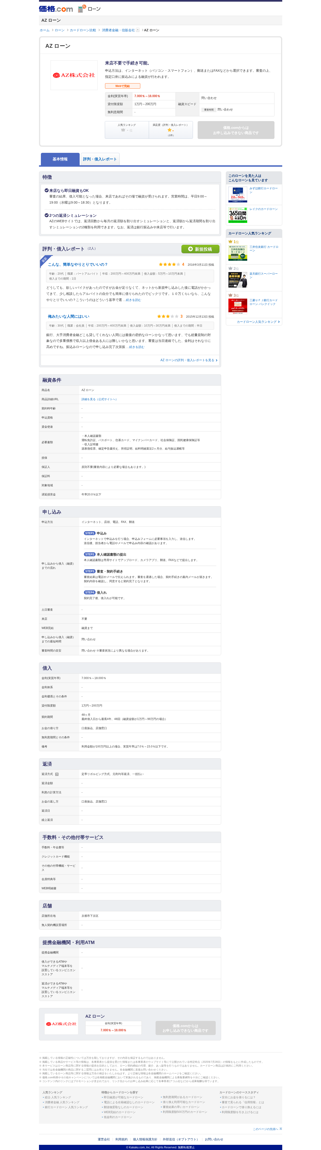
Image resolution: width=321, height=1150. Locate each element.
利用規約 (121, 1139)
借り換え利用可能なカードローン (184, 1102)
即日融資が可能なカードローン (123, 1097)
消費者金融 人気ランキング (62, 1102)
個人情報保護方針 (145, 1139)
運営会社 (104, 1139)
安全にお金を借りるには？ (239, 1097)
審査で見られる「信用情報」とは (243, 1102)
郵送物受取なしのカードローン (123, 1107)
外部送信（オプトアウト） (181, 1139)
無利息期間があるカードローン (182, 1097)
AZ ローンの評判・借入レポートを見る (187, 360)
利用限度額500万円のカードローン (185, 1112)
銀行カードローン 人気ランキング (66, 1107)
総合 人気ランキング (58, 1097)
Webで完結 (122, 86)
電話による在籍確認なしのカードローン (129, 1102)
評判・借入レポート (100, 159)
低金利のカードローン (118, 1117)
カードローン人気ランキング (257, 321)
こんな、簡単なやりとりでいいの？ (78, 264)
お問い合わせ (214, 1139)
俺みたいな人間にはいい (68, 316)
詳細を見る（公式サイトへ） (100, 399)
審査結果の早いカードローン (181, 1107)
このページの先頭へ (265, 1129)
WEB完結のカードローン (120, 1112)
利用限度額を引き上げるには (240, 1112)
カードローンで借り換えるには (241, 1107)
